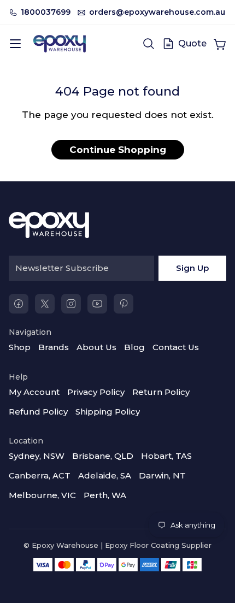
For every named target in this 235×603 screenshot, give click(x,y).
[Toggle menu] (15, 43)
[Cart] (219, 43)
